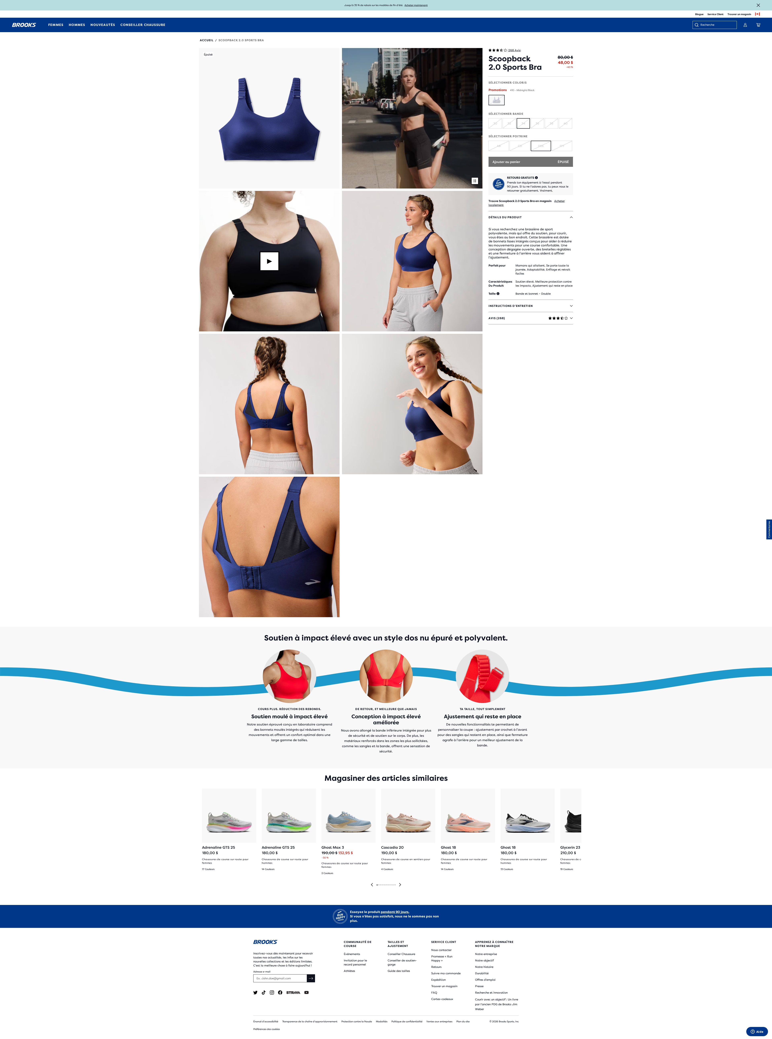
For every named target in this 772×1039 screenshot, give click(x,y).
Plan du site (463, 1021)
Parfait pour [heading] (497, 265)
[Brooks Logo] (286, 942)
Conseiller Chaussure (401, 954)
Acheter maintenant (416, 5)
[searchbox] (716, 25)
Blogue (699, 14)
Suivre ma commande (446, 973)
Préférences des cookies (266, 1029)
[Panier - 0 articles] (758, 25)
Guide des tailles (399, 970)
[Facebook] (280, 992)
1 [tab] (377, 885)
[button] (269, 118)
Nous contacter (441, 950)
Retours (436, 966)
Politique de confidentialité (406, 1021)
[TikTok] (264, 992)
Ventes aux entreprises (439, 1021)
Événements (352, 954)
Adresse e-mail (261, 971)
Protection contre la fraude (356, 1021)
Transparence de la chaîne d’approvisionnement (309, 1021)
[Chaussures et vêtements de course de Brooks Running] (24, 25)
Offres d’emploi (485, 979)
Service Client (715, 14)
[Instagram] (272, 992)
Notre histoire (484, 966)
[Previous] (372, 885)
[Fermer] (758, 5)
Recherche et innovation (491, 992)
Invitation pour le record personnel (355, 962)
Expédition (438, 979)
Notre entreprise (486, 954)
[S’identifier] (745, 24)
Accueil (207, 40)
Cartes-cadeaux (442, 999)
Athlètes (349, 970)
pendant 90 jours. (395, 912)
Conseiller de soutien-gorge (402, 962)
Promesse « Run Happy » (441, 958)
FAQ (434, 992)
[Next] (400, 885)
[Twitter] (255, 992)
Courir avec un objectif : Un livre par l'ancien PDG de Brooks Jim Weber (496, 1004)
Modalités (381, 1021)
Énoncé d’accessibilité (265, 1021)
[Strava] (293, 992)
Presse (479, 986)
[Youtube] (306, 992)
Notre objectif (484, 960)
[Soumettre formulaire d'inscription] (311, 978)
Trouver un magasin (739, 14)
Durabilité (482, 973)
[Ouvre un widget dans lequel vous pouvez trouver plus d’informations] (757, 1032)
